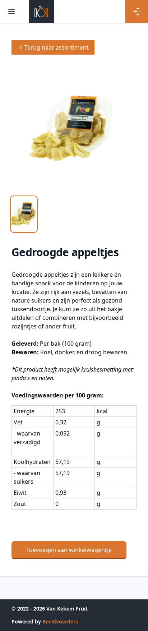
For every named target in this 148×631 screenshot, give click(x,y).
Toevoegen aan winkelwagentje (69, 550)
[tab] (23, 214)
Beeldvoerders (60, 621)
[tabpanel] (74, 128)
